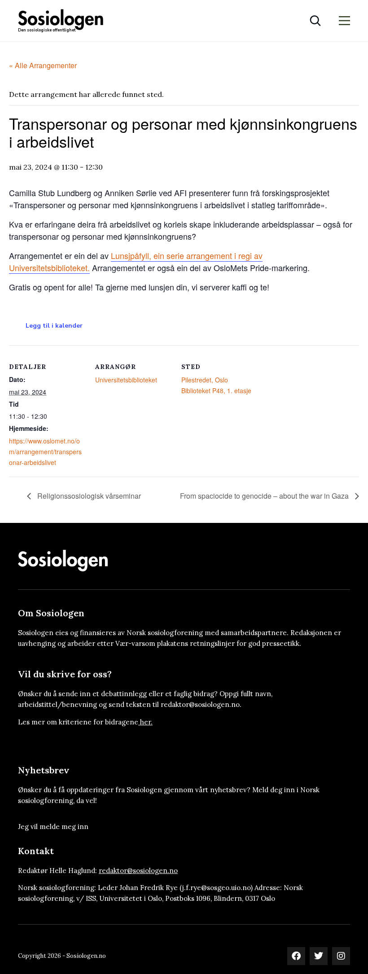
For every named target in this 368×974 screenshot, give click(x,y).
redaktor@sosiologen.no (138, 870)
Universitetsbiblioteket (126, 379)
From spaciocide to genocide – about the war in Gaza (265, 496)
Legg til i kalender (54, 325)
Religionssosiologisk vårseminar (88, 496)
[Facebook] (296, 956)
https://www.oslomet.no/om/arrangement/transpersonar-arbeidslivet (45, 451)
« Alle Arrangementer (43, 65)
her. (146, 722)
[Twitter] (319, 956)
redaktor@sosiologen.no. (201, 704)
